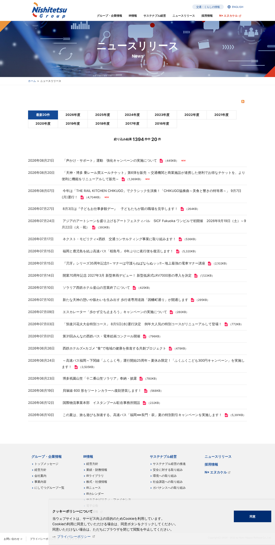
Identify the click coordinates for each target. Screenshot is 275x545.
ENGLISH (237, 6)
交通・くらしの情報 (208, 6)
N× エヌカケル (228, 15)
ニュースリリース (183, 15)
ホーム (32, 80)
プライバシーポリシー (74, 536)
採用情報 (207, 15)
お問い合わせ (11, 538)
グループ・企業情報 (109, 15)
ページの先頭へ (258, 454)
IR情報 (133, 15)
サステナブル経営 (154, 15)
